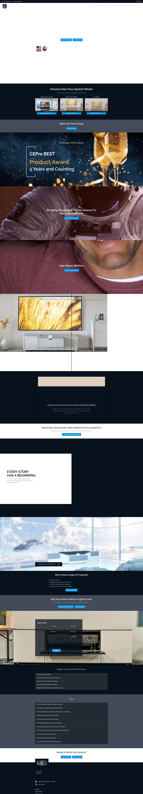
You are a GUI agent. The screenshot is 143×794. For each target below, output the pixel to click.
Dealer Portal (134, 5)
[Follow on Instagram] (7, 1)
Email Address (53, 631)
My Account (138, 1)
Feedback (74, 636)
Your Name (53, 626)
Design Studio (121, 5)
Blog (139, 5)
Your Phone (73, 626)
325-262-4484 (18, 1)
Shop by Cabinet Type (104, 5)
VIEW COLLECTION (71, 368)
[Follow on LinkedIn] (9, 1)
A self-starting (10, 479)
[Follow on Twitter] (5, 1)
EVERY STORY (114, 5)
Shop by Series (95, 5)
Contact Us (127, 5)
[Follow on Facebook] (3, 1)
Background (73, 631)
